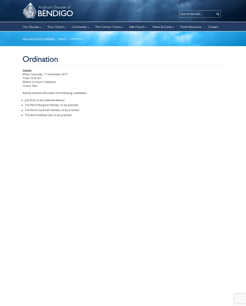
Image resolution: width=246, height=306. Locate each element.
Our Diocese (31, 27)
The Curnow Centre (108, 27)
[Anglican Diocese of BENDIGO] (27, 4)
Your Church (55, 27)
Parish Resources (190, 27)
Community (79, 27)
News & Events (162, 27)
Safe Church (136, 27)
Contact (213, 27)
